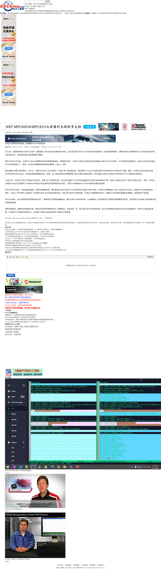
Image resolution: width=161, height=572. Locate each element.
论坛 (65, 11)
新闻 (29, 11)
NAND (55, 147)
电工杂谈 (25, 132)
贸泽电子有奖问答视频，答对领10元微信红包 (22, 308)
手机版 (27, 6)
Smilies (26, 257)
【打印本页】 (48, 218)
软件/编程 (24, 13)
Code (23, 257)
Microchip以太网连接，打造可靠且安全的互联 (20, 317)
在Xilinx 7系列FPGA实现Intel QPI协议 (17, 559)
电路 (41, 11)
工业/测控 (101, 13)
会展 (56, 11)
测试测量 (48, 13)
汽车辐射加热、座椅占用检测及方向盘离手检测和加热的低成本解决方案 (29, 319)
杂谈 (53, 11)
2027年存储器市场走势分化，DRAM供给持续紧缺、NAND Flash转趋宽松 (29, 236)
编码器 (43, 4)
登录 (26, 9)
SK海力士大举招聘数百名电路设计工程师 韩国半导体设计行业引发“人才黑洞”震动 (32, 248)
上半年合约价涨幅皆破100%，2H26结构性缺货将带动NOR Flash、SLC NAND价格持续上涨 (35, 250)
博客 (62, 11)
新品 (32, 11)
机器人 (125, 13)
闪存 (59, 147)
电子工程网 (60, 568)
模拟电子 (36, 13)
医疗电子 (120, 13)
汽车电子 (107, 13)
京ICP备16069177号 (79, 568)
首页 (26, 11)
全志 (38, 4)
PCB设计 (42, 13)
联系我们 (101, 565)
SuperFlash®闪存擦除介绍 (13, 509)
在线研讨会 (70, 11)
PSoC (47, 4)
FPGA (19, 13)
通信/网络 (113, 13)
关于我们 (60, 565)
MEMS (53, 13)
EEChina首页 (17, 132)
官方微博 (33, 6)
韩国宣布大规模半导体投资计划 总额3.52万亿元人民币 (23, 245)
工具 (59, 11)
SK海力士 (44, 147)
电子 (35, 4)
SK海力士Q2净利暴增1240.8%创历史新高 (18, 241)
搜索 (47, 1)
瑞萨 (50, 4)
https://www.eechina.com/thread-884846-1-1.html (27, 218)
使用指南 (76, 565)
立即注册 (93, 265)
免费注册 (32, 9)
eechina (32, 147)
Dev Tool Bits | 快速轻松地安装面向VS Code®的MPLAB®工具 (25, 322)
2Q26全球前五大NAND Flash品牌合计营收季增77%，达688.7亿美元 (27, 232)
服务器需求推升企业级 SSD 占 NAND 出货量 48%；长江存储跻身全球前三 (30, 234)
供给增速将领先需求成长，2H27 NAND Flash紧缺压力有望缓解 (26, 243)
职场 (50, 11)
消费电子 (95, 13)
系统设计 (59, 13)
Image (14, 257)
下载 (38, 11)
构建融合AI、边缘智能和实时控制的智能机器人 (21, 315)
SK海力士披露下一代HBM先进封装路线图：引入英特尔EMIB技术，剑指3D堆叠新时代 (34, 229)
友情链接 (93, 565)
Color (11, 257)
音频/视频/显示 (79, 13)
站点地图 (85, 565)
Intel (50, 147)
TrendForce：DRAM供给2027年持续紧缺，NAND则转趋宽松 (25, 238)
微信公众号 (41, 6)
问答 (44, 11)
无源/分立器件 (69, 13)
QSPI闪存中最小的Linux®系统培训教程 (18, 470)
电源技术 (30, 13)
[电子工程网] (12, 11)
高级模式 (150, 257)
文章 (35, 11)
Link (17, 257)
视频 (47, 11)
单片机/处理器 (12, 13)
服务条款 (68, 565)
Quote (20, 257)
